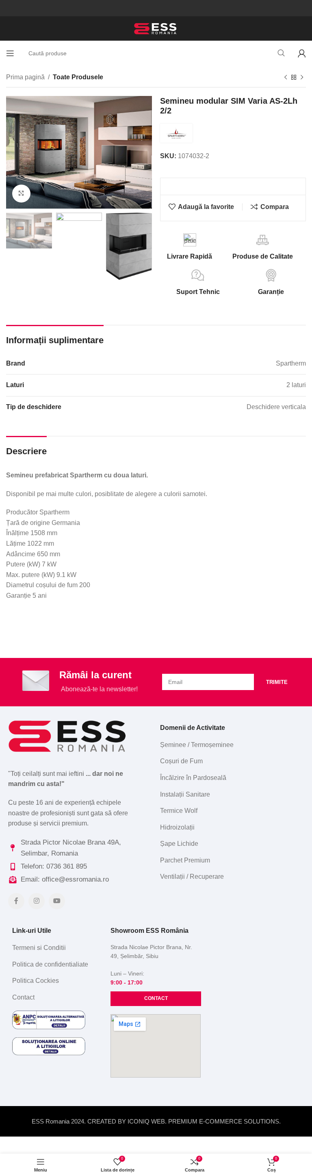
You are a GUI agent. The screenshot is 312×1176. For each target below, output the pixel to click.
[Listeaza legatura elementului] (230, 745)
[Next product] (302, 78)
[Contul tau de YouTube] (57, 901)
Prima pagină (25, 77)
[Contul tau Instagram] (36, 901)
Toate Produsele (78, 77)
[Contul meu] (302, 53)
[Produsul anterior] (286, 78)
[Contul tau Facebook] (16, 901)
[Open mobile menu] (10, 53)
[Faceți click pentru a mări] (21, 194)
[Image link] (68, 735)
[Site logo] (155, 27)
